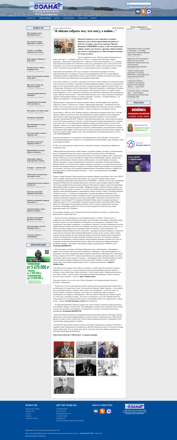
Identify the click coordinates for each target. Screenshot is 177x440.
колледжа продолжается (36, 125)
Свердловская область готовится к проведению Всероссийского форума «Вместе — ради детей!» (136, 84)
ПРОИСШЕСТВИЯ (33, 409)
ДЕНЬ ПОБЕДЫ (118, 28)
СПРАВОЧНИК (62, 416)
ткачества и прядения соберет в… (35, 142)
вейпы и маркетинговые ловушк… (36, 160)
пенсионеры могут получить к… (36, 103)
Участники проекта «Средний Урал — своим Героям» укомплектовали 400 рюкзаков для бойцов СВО (138, 94)
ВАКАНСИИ (61, 411)
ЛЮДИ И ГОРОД (32, 418)
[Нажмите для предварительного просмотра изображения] (64, 54)
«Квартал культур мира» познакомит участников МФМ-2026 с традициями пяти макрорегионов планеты (138, 74)
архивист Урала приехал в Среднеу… (36, 210)
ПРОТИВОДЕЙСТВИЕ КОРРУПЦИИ (70, 421)
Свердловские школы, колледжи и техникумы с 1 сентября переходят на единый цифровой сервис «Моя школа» (138, 51)
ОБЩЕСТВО (30, 411)
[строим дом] (138, 174)
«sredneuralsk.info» (86, 433)
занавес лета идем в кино (37, 111)
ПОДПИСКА (61, 418)
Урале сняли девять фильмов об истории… (35, 218)
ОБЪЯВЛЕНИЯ (61, 409)
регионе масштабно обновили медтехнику (35, 192)
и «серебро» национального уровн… (35, 51)
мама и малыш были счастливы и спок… (37, 175)
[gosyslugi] (138, 154)
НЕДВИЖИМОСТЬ (63, 414)
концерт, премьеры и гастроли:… (35, 42)
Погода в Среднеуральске (139, 27)
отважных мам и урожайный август (34, 34)
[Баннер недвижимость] (138, 121)
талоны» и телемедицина (34, 235)
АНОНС (29, 416)
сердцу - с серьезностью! (36, 167)
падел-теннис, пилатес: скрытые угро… (37, 134)
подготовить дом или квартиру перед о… (36, 227)
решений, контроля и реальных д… (38, 201)
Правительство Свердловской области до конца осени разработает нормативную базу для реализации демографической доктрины (138, 62)
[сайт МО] (138, 136)
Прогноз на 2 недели (145, 28)
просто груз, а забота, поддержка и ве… (36, 68)
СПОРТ (28, 414)
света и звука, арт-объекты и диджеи (35, 85)
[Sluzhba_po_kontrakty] (38, 287)
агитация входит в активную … (36, 151)
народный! (35, 117)
